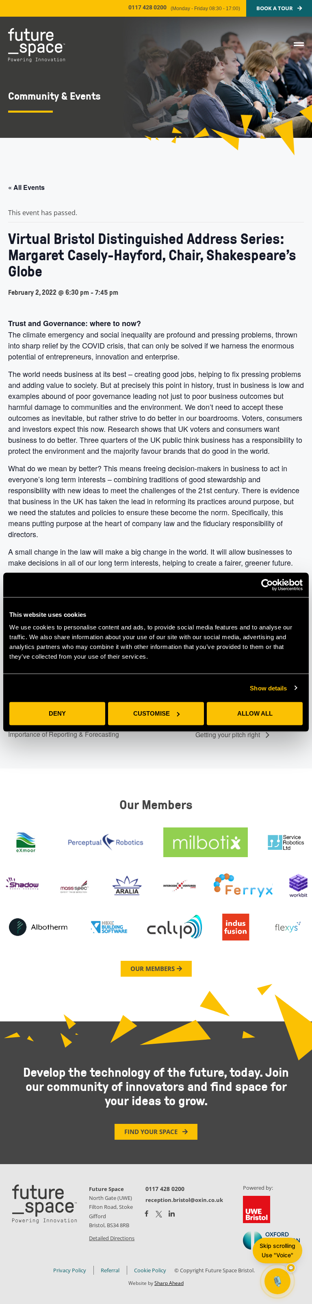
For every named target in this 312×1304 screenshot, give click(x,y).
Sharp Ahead (169, 1283)
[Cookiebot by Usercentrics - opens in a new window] (267, 585)
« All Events (26, 187)
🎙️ (277, 1281)
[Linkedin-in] (171, 1213)
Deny (57, 713)
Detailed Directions (111, 1238)
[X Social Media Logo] (159, 1214)
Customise (151, 713)
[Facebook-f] (146, 1213)
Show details (268, 687)
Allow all (255, 713)
